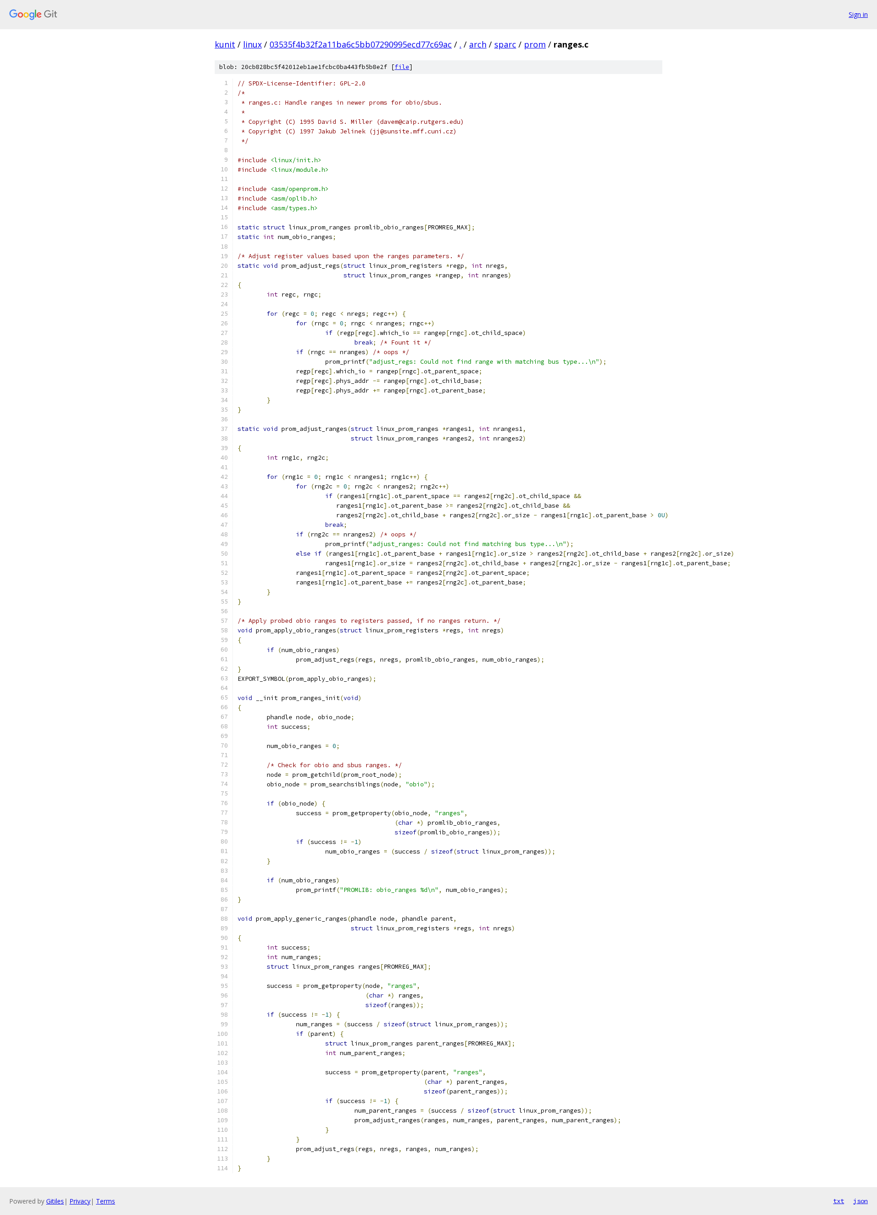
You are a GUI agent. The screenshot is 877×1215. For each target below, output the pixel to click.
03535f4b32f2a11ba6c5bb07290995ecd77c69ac (360, 44)
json (860, 1201)
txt (838, 1201)
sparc (505, 44)
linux (252, 44)
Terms (105, 1201)
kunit (225, 44)
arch (477, 44)
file (402, 67)
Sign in (858, 14)
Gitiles (55, 1201)
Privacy (79, 1201)
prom (535, 44)
